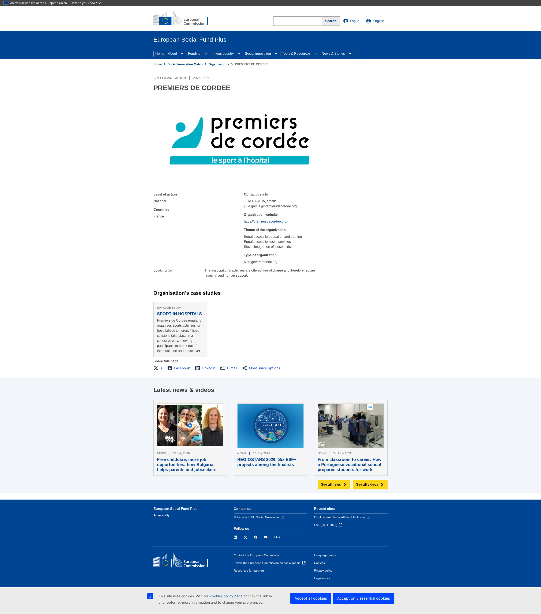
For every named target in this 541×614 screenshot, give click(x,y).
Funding (194, 53)
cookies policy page (226, 596)
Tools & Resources (296, 53)
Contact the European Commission (257, 555)
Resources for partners (249, 570)
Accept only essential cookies (363, 598)
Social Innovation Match (185, 64)
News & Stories (333, 53)
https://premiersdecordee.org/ (265, 221)
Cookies (319, 563)
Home (159, 53)
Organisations (219, 64)
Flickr (277, 537)
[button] (159, 368)
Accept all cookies (311, 598)
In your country (223, 53)
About (172, 53)
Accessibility (161, 515)
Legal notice (322, 578)
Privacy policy (323, 570)
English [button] (378, 21)
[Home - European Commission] (184, 18)
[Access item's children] (182, 53)
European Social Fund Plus (175, 509)
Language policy (325, 555)
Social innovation (258, 53)
